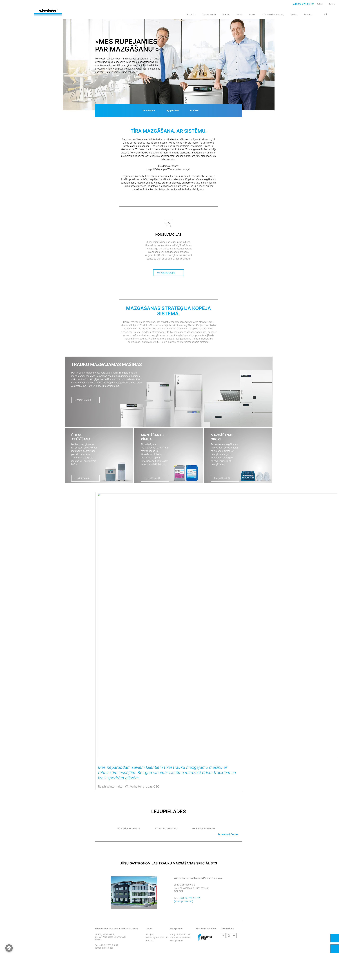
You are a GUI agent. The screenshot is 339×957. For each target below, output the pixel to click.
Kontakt (308, 14)
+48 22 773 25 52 (303, 4)
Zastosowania (209, 14)
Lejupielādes (172, 110)
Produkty (191, 14)
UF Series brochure (203, 828)
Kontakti (194, 110)
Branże (226, 14)
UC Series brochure (128, 828)
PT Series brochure (166, 828)
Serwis (239, 14)
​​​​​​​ (205, 937)
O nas (252, 14)
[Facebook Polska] (223, 936)
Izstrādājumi (148, 110)
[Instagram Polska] (228, 936)
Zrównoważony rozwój (273, 14)
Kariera (294, 14)
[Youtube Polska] (234, 936)
